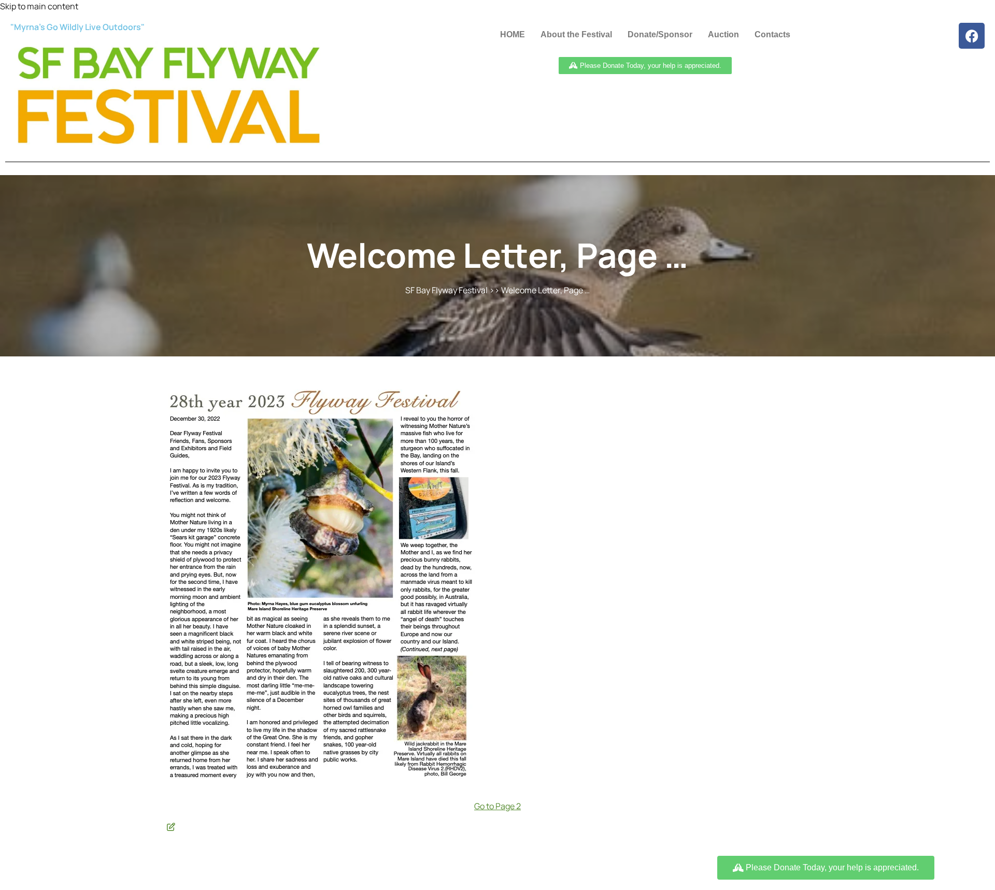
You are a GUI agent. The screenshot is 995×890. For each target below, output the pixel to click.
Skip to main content (39, 6)
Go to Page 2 (497, 806)
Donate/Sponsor (660, 34)
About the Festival (576, 34)
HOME (512, 34)
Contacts (772, 34)
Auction (723, 34)
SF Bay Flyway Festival (446, 290)
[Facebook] (972, 36)
